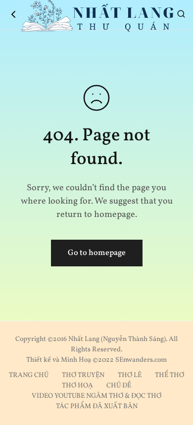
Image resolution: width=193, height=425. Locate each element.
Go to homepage (97, 253)
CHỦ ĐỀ (118, 385)
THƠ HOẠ (77, 385)
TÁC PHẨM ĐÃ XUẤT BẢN (97, 406)
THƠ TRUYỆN (83, 375)
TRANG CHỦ (28, 375)
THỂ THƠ (169, 375)
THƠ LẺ (130, 375)
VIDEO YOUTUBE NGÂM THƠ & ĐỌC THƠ (96, 396)
